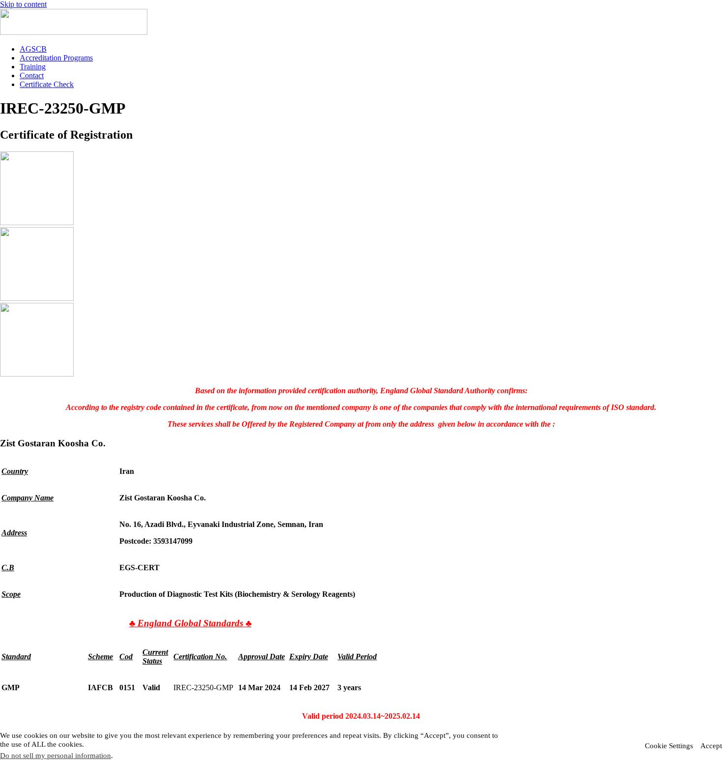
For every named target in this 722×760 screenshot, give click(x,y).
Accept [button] (711, 746)
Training (33, 66)
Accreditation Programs (56, 58)
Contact (32, 75)
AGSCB (33, 49)
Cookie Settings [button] (669, 746)
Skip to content (23, 4)
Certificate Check (47, 84)
